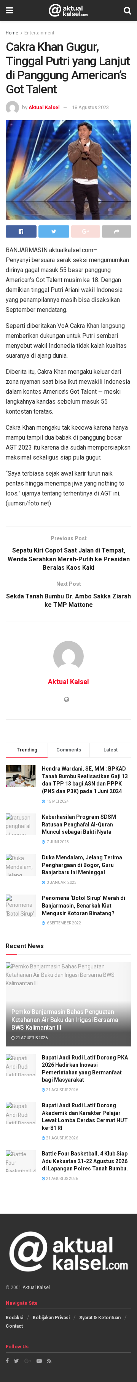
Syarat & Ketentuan (100, 1317)
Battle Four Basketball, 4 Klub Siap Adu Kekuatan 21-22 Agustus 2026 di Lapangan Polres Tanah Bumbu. (85, 1161)
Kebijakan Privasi (51, 1317)
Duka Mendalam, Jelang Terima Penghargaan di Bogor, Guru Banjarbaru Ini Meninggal (82, 864)
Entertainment (39, 33)
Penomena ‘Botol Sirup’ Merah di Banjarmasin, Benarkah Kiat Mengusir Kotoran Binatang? (83, 905)
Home (12, 33)
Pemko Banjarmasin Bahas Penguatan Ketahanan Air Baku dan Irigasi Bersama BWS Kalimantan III (64, 1020)
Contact (14, 1326)
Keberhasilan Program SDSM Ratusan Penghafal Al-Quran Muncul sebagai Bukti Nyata (79, 824)
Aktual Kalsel (44, 107)
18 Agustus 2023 (90, 107)
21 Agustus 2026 (31, 1038)
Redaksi (14, 1317)
